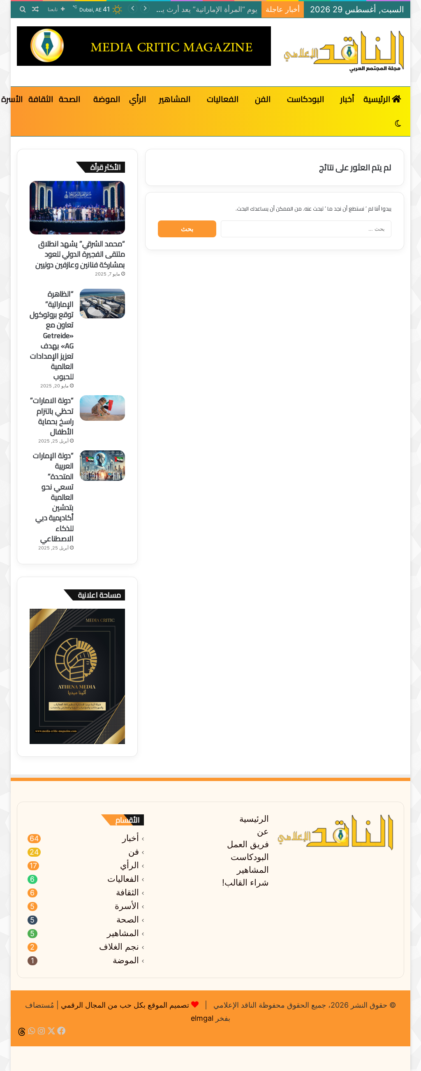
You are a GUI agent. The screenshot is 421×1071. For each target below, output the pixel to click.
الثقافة (40, 99)
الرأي (137, 99)
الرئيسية (377, 99)
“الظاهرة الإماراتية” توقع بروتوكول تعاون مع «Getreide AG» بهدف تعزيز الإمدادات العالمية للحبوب (52, 335)
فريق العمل (248, 844)
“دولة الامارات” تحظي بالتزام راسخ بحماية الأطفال (52, 416)
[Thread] (22, 1031)
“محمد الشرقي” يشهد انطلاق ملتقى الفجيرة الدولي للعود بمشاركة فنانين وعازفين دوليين (80, 254)
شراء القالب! (245, 882)
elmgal (202, 1018)
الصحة (69, 99)
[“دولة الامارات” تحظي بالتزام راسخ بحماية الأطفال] (102, 408)
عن (263, 831)
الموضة (106, 99)
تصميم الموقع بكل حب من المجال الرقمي (125, 1005)
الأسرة (127, 906)
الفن (263, 99)
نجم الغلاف (119, 946)
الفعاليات (222, 99)
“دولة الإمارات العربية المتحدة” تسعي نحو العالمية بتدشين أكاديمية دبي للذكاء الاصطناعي (53, 497)
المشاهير (174, 99)
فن (133, 851)
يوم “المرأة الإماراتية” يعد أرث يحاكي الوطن (190, 9)
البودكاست (305, 99)
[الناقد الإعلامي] (343, 52)
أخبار (347, 99)
